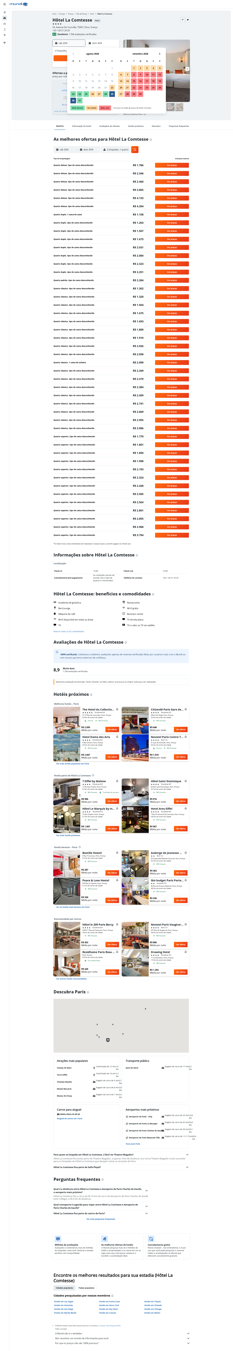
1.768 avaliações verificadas (83, 34)
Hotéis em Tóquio (152, 1301)
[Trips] (4, 42)
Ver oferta (112, 729)
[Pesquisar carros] (4, 23)
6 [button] (99, 74)
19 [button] (92, 87)
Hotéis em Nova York (109, 1305)
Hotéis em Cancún (107, 1313)
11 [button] (86, 81)
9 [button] (73, 81)
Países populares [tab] (86, 1288)
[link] (72, 763)
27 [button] (99, 94)
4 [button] (86, 74)
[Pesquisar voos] (4, 12)
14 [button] (105, 81)
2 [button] (73, 74)
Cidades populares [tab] (64, 1288)
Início (54, 14)
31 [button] (79, 100)
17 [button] (79, 87)
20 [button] (99, 87)
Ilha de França (82, 14)
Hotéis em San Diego (63, 1309)
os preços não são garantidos (109, 1325)
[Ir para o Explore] (4, 35)
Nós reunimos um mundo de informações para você (81, 1338)
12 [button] (92, 81)
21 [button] (105, 87)
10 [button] (79, 81)
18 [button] (86, 87)
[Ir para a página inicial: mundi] (19, 4)
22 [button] (112, 87)
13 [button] (99, 81)
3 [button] (79, 74)
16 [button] (73, 87)
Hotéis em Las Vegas (63, 1301)
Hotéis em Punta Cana (109, 1301)
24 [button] (79, 94)
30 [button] (73, 100)
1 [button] (112, 68)
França (70, 14)
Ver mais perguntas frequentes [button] (100, 1219)
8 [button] (112, 74)
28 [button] (105, 94)
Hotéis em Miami (152, 1313)
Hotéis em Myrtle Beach (65, 1313)
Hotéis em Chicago (153, 1309)
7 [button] (105, 74)
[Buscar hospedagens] (4, 18)
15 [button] (112, 81)
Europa (62, 14)
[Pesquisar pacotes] (4, 29)
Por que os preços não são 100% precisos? (76, 1343)
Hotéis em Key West (108, 1309)
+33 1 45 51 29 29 (61, 30)
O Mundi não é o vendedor (68, 1333)
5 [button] (92, 74)
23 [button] (73, 94)
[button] (5, 4)
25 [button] (86, 94)
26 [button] (92, 94)
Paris (92, 14)
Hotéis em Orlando (153, 1305)
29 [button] (112, 94)
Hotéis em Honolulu (63, 1305)
